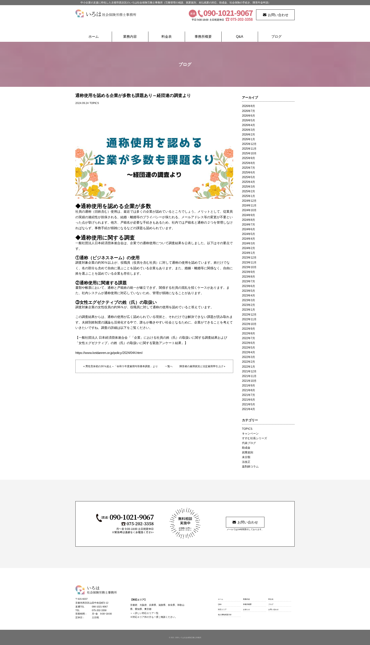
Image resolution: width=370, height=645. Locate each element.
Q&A (239, 36)
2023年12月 (249, 257)
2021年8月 (248, 390)
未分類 (246, 457)
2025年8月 (248, 163)
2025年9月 (248, 158)
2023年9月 (248, 272)
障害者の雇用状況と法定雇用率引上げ (201, 366)
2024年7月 (248, 224)
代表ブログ (249, 443)
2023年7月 (248, 281)
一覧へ (169, 366)
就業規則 (247, 452)
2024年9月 (248, 215)
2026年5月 (248, 120)
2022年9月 (248, 328)
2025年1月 (248, 196)
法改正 (246, 461)
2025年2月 (248, 191)
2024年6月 (248, 229)
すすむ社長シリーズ (254, 438)
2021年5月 (248, 404)
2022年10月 (249, 324)
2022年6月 (248, 342)
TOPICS (94, 103)
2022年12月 (249, 314)
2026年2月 (248, 134)
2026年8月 (248, 106)
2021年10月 (249, 380)
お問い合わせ (278, 15)
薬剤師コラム (250, 466)
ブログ (276, 36)
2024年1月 (248, 252)
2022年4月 (248, 352)
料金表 (166, 36)
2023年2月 (248, 305)
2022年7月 (248, 338)
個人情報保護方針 (225, 615)
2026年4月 (248, 125)
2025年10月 (249, 153)
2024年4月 (248, 238)
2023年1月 (248, 309)
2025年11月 (249, 148)
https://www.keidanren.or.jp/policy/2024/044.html (108, 353)
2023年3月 (248, 300)
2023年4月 (248, 295)
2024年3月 (248, 243)
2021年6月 (248, 399)
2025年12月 (249, 144)
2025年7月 (248, 167)
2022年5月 (248, 347)
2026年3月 (248, 129)
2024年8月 (248, 219)
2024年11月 (249, 205)
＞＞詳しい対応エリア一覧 (144, 613)
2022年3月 (248, 357)
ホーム (93, 36)
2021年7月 (248, 395)
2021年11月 (249, 376)
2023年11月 (249, 262)
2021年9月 (248, 385)
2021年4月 (248, 409)
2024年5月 (248, 234)
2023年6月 (248, 286)
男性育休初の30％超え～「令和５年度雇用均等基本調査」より (121, 366)
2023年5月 (248, 290)
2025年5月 (248, 177)
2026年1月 (248, 139)
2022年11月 (249, 319)
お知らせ (246, 609)
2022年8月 (248, 333)
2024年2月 (248, 248)
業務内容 (130, 36)
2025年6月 (248, 172)
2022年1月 (248, 366)
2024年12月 (249, 200)
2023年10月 (249, 267)
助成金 (246, 447)
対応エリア (222, 609)
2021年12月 (249, 371)
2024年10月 (249, 210)
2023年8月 (248, 276)
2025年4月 (248, 181)
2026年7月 (248, 111)
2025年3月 (248, 186)
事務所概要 (203, 36)
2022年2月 (248, 361)
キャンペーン (250, 433)
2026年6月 (248, 115)
